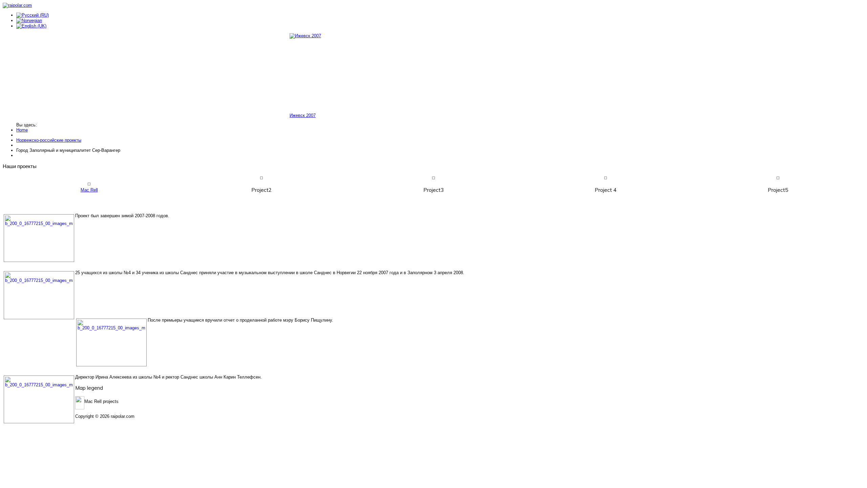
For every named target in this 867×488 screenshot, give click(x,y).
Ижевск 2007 (303, 115)
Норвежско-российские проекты (48, 140)
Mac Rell (89, 189)
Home (22, 130)
